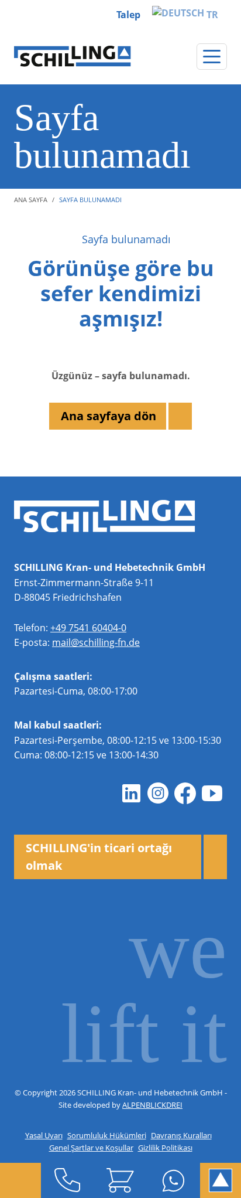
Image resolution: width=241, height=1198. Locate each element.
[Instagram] (158, 793)
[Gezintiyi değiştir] (212, 56)
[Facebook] (185, 793)
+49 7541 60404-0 (88, 627)
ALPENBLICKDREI (152, 1105)
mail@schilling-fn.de (96, 642)
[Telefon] (67, 1180)
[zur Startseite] (72, 56)
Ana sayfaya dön (108, 416)
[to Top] (220, 1180)
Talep (128, 14)
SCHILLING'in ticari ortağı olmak (99, 856)
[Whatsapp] (173, 1180)
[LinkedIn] (131, 793)
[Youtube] (211, 793)
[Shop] (120, 1180)
